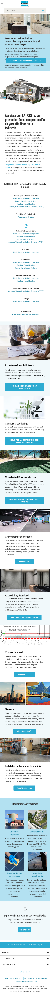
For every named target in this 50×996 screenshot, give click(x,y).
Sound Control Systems (26, 239)
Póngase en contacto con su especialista (24, 387)
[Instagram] (23, 973)
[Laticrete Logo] (22, 4)
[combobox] (25, 10)
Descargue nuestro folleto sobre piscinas (24, 500)
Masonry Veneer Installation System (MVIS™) (26, 207)
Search (43, 10)
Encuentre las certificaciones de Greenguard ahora (24, 441)
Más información (24, 731)
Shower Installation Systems (26, 201)
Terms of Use (29, 978)
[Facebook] (20, 973)
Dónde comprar (24, 788)
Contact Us (24, 930)
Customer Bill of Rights (13, 978)
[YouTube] (26, 973)
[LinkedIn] (29, 973)
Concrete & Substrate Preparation (26, 314)
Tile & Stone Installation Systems (26, 198)
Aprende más (24, 561)
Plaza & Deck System (26, 217)
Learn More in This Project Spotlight (26, 61)
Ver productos (24, 674)
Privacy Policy (41, 978)
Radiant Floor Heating (26, 204)
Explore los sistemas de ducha (24, 617)
